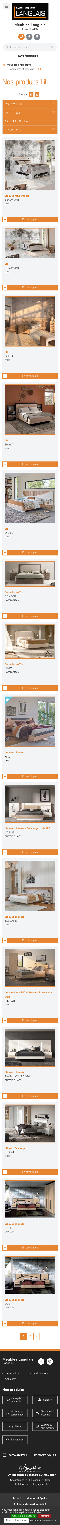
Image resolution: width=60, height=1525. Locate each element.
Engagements (40, 1484)
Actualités (10, 1379)
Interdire (44, 1516)
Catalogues (21, 1484)
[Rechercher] (53, 47)
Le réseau (34, 1480)
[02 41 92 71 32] (21, 37)
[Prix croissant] (30, 94)
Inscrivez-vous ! (44, 1455)
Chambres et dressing (22, 69)
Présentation (12, 1373)
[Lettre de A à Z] (36, 94)
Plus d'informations (16, 1520)
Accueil (16, 1498)
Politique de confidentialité (30, 1504)
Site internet (17, 1480)
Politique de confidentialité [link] (43, 1521)
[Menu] (6, 6)
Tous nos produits (19, 65)
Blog (48, 1480)
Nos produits (28, 56)
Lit (39, 69)
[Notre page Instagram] (37, 37)
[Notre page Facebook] (29, 37)
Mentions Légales (37, 1498)
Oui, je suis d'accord (23, 1516)
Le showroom (40, 1373)
